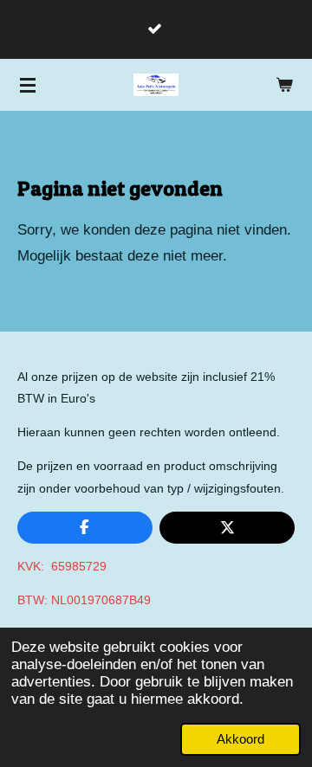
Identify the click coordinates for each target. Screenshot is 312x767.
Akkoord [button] (240, 739)
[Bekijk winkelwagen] (284, 85)
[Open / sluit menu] (28, 85)
